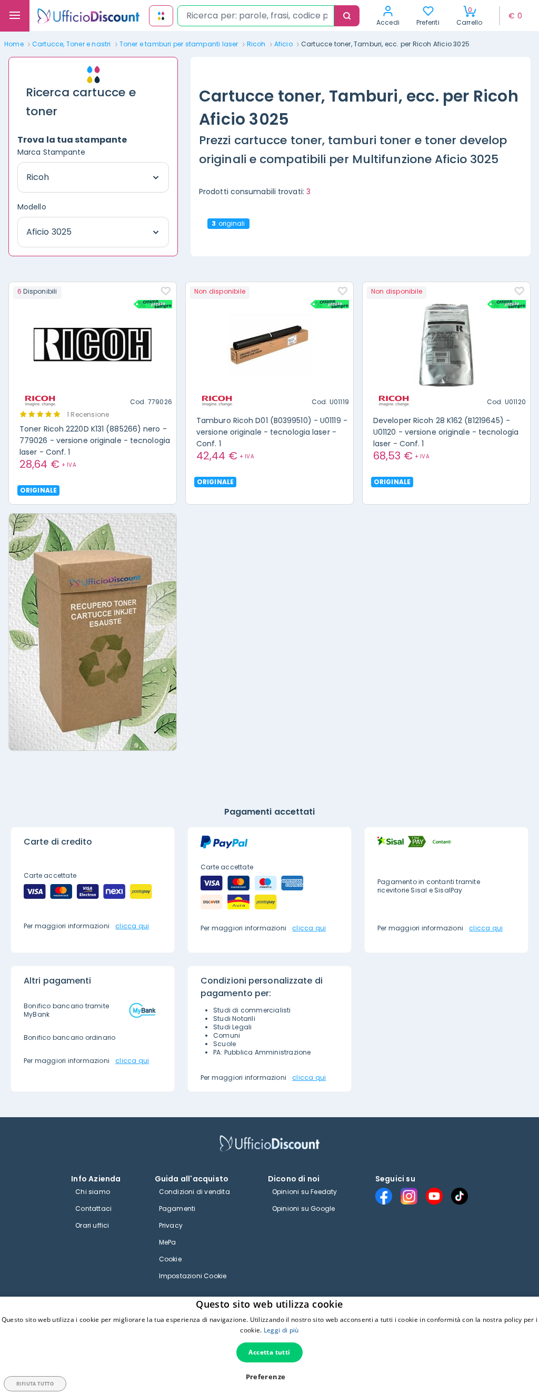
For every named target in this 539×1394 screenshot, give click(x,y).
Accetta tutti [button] (269, 1352)
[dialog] (269, 1345)
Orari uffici (92, 1225)
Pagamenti (177, 1208)
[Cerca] (347, 15)
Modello (31, 207)
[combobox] (255, 15)
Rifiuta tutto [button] (35, 1383)
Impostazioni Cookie (193, 1275)
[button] (270, 1376)
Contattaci (93, 1208)
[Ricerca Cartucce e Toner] (161, 15)
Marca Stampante (51, 152)
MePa (167, 1242)
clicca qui (132, 925)
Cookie (170, 1259)
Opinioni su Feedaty (304, 1191)
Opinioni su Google (303, 1208)
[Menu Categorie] (14, 16)
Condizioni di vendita (194, 1191)
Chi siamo (92, 1191)
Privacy (171, 1225)
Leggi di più (281, 1330)
